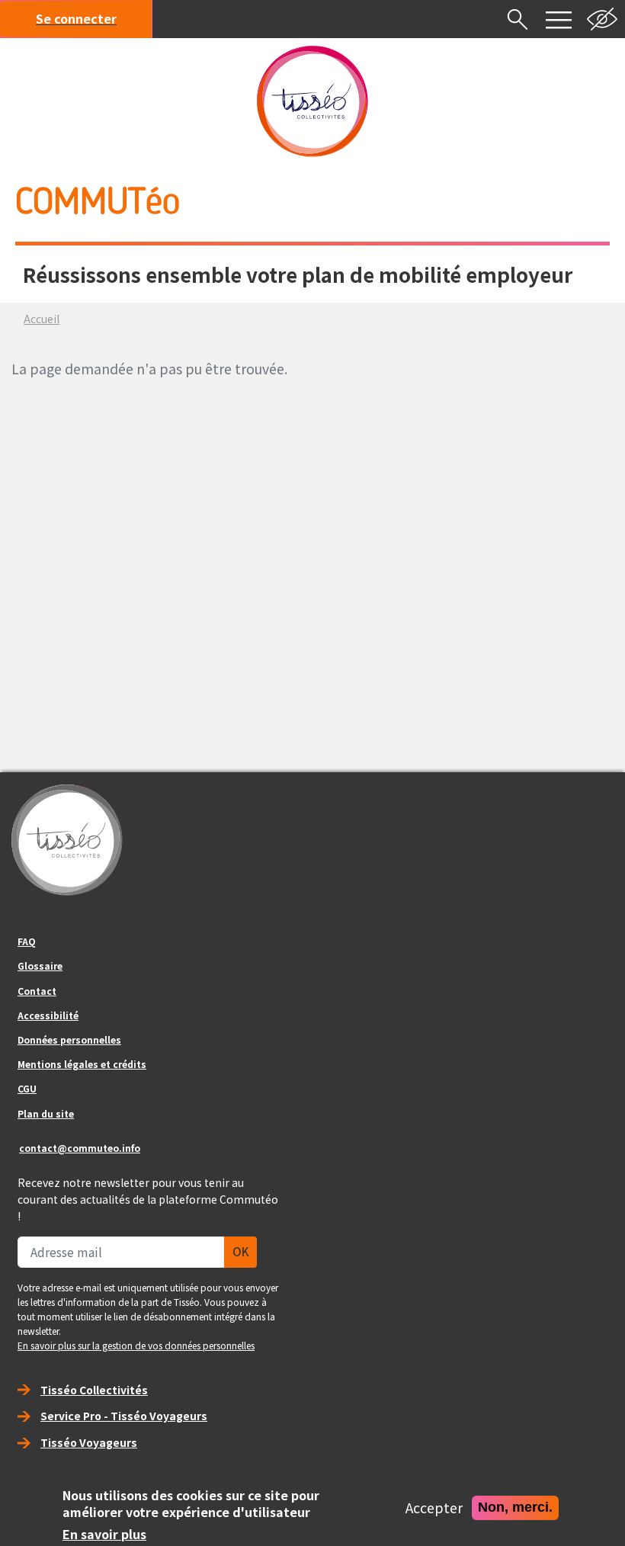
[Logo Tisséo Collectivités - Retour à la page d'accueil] (312, 101)
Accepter (434, 1508)
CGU (27, 1088)
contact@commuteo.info (79, 1147)
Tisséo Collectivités (94, 1389)
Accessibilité (48, 1015)
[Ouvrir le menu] (558, 19)
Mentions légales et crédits (82, 1063)
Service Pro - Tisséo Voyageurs (123, 1415)
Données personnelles (69, 1039)
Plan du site (46, 1113)
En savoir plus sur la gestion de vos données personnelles (136, 1345)
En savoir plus (104, 1534)
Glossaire (40, 965)
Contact (37, 990)
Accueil (41, 318)
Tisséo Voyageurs (88, 1442)
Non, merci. (515, 1507)
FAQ (27, 941)
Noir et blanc (602, 19)
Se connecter (76, 18)
